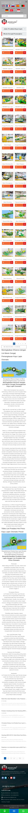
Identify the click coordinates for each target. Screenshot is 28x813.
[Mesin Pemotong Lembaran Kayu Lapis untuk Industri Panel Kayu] (7, 195)
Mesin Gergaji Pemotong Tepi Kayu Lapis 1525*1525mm (7, 145)
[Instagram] (14, 778)
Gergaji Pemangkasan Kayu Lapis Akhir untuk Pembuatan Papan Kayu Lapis (20, 297)
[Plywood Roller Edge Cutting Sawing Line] (7, 214)
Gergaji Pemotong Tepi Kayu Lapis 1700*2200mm (7, 126)
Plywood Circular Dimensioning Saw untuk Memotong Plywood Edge (20, 278)
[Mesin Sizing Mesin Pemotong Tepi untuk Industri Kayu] (7, 233)
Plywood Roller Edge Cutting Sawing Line (7, 221)
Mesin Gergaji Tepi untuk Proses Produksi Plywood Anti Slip (7, 316)
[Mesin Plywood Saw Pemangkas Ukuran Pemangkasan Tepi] (20, 214)
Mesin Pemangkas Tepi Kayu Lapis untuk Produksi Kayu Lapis (7, 335)
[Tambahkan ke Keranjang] (7, 52)
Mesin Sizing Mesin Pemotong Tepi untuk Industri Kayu (8, 240)
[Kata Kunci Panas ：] (25, 15)
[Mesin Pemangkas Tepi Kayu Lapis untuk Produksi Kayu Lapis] (7, 328)
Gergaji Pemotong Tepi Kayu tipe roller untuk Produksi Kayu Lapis (20, 145)
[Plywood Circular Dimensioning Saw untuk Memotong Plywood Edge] (20, 271)
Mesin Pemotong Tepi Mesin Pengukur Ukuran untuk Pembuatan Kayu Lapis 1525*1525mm (20, 183)
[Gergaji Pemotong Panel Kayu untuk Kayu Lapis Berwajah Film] (7, 252)
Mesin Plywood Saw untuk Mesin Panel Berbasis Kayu (7, 297)
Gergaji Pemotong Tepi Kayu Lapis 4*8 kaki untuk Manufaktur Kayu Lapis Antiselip (20, 335)
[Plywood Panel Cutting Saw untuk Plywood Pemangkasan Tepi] (20, 252)
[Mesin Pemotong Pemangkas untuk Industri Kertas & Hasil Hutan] (7, 271)
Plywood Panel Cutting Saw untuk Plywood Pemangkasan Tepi (20, 259)
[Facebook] (3, 778)
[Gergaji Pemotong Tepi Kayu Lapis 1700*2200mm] (7, 118)
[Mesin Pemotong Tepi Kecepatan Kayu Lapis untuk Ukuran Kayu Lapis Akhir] (7, 157)
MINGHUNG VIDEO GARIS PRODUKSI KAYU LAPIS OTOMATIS (12, 347)
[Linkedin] (5, 778)
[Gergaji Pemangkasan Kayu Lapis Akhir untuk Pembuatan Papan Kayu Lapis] (20, 290)
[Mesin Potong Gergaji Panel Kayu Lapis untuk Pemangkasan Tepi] (20, 118)
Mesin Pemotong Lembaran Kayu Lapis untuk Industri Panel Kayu (7, 202)
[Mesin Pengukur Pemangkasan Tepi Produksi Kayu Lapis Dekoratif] (20, 157)
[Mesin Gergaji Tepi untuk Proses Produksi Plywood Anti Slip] (7, 309)
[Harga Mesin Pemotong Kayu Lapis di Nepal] (7, 42)
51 (20, 758)
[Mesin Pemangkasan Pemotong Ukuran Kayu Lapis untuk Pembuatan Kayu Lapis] (7, 176)
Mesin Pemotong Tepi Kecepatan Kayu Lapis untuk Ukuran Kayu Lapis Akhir (7, 164)
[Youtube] (11, 778)
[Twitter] (8, 778)
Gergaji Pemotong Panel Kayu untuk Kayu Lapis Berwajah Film (7, 259)
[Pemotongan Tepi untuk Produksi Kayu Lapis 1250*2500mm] (20, 233)
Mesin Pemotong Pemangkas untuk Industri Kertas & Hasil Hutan (7, 278)
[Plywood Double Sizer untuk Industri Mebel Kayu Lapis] (20, 195)
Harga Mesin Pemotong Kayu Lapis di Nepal (7, 49)
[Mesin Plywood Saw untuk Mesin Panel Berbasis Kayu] (7, 290)
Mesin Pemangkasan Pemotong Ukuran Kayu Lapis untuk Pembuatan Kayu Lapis (7, 183)
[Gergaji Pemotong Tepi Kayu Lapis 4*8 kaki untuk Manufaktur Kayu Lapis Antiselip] (20, 328)
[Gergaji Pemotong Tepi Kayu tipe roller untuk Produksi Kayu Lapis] (20, 138)
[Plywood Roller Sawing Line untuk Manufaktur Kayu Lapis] (20, 309)
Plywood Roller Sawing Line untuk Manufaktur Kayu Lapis (20, 316)
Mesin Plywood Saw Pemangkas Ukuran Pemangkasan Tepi (20, 221)
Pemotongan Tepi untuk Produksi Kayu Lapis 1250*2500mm (20, 240)
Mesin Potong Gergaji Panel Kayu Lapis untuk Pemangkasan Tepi (20, 126)
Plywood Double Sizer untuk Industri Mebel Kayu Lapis (20, 202)
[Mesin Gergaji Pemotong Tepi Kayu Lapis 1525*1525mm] (7, 138)
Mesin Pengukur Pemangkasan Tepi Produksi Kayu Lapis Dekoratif (20, 164)
